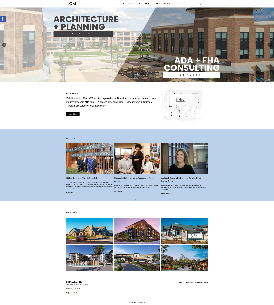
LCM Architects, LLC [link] (74, 282)
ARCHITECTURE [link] (128, 4)
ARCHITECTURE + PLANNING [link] (85, 23)
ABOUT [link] (157, 4)
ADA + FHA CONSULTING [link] (192, 63)
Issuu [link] (205, 282)
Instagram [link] (189, 282)
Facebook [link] (198, 282)
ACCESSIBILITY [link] (144, 4)
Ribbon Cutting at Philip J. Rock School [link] (83, 178)
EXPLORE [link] (83, 34)
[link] (3, 19)
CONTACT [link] (167, 4)
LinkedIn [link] (181, 282)
